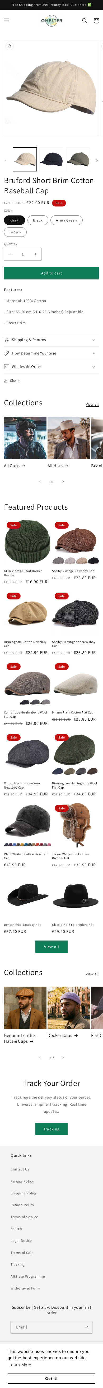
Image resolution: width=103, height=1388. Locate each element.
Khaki (15, 220)
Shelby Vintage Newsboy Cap (73, 571)
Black (38, 220)
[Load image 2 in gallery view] (51, 159)
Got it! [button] (51, 1378)
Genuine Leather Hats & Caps (20, 1038)
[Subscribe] (86, 1327)
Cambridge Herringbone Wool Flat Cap (25, 714)
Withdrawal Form (25, 1288)
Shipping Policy (24, 1193)
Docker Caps (60, 1035)
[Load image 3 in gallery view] (78, 159)
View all (92, 404)
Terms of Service (24, 1216)
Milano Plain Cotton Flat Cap (73, 712)
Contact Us (20, 1169)
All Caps (12, 466)
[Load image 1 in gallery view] (25, 159)
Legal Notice (21, 1240)
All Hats (55, 466)
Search (16, 1228)
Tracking (51, 1128)
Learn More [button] (19, 1365)
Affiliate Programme (28, 1276)
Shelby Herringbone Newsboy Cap (74, 644)
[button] (6, 21)
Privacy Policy (22, 1181)
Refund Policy (22, 1205)
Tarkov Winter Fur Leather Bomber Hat (70, 856)
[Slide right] (97, 160)
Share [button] (15, 380)
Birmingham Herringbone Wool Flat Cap (74, 785)
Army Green (66, 220)
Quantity (10, 244)
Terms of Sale (22, 1252)
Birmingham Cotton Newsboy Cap (25, 644)
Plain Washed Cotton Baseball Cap (26, 856)
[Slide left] (6, 160)
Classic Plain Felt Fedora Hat (72, 925)
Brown (15, 232)
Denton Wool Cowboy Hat (22, 925)
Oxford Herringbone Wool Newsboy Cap (22, 785)
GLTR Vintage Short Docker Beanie (23, 573)
